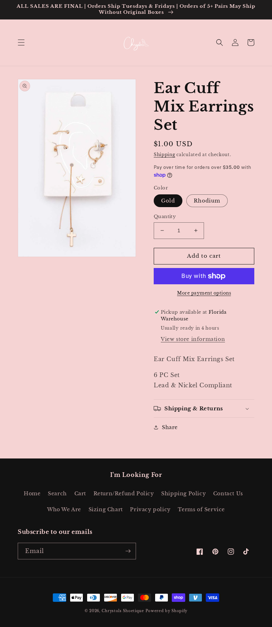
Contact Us (228, 493)
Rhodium (207, 201)
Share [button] (170, 427)
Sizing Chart (106, 509)
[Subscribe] (128, 551)
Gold (168, 201)
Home (32, 493)
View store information (193, 339)
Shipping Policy (183, 493)
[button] (21, 42)
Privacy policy (150, 509)
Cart (80, 493)
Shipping (164, 154)
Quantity (165, 216)
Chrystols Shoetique (123, 611)
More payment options (204, 293)
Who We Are (64, 509)
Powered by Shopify (167, 611)
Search (57, 493)
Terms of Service (201, 509)
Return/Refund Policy (124, 493)
